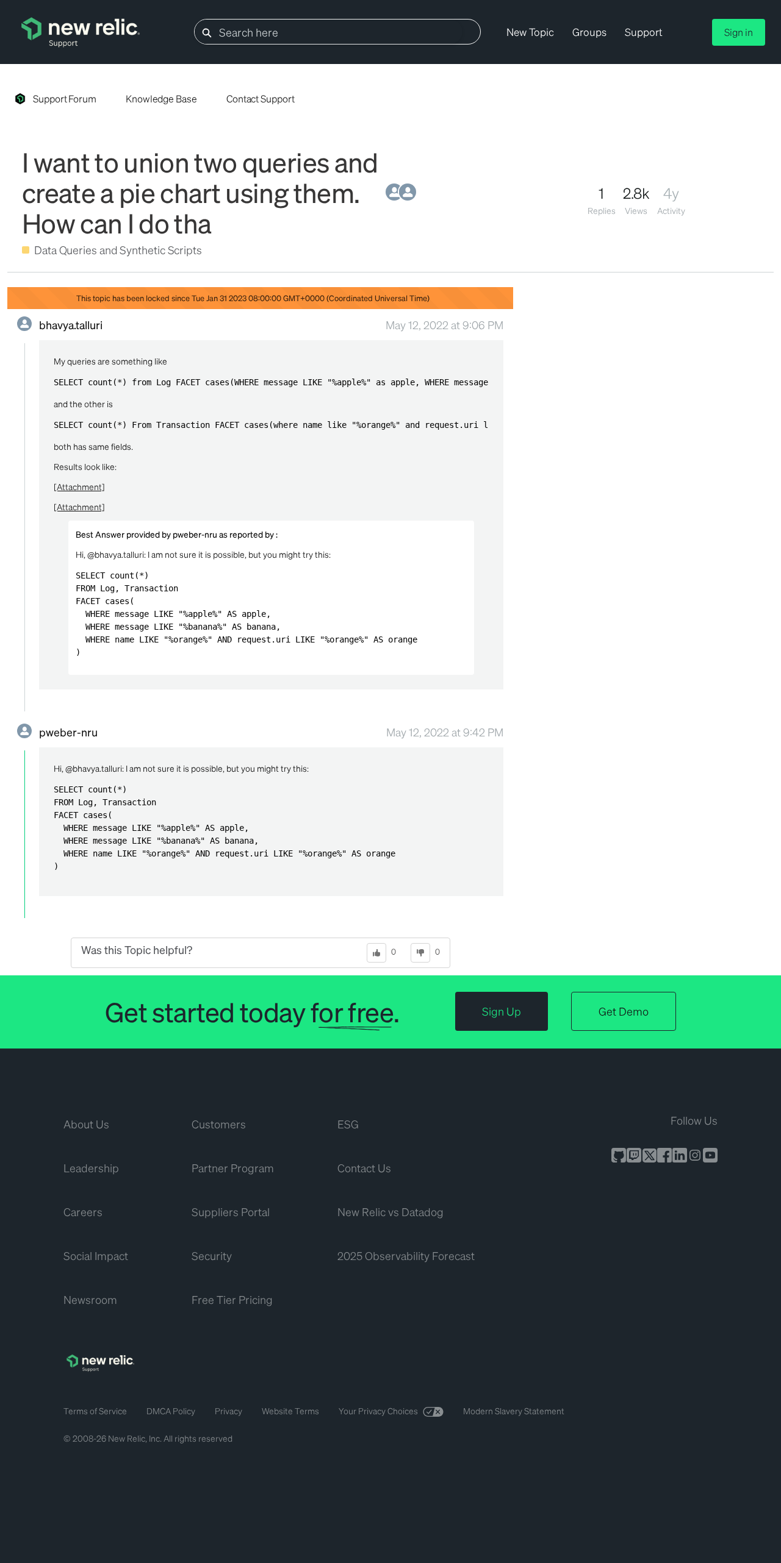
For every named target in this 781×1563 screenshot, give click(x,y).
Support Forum (64, 98)
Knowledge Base (161, 98)
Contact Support (260, 98)
